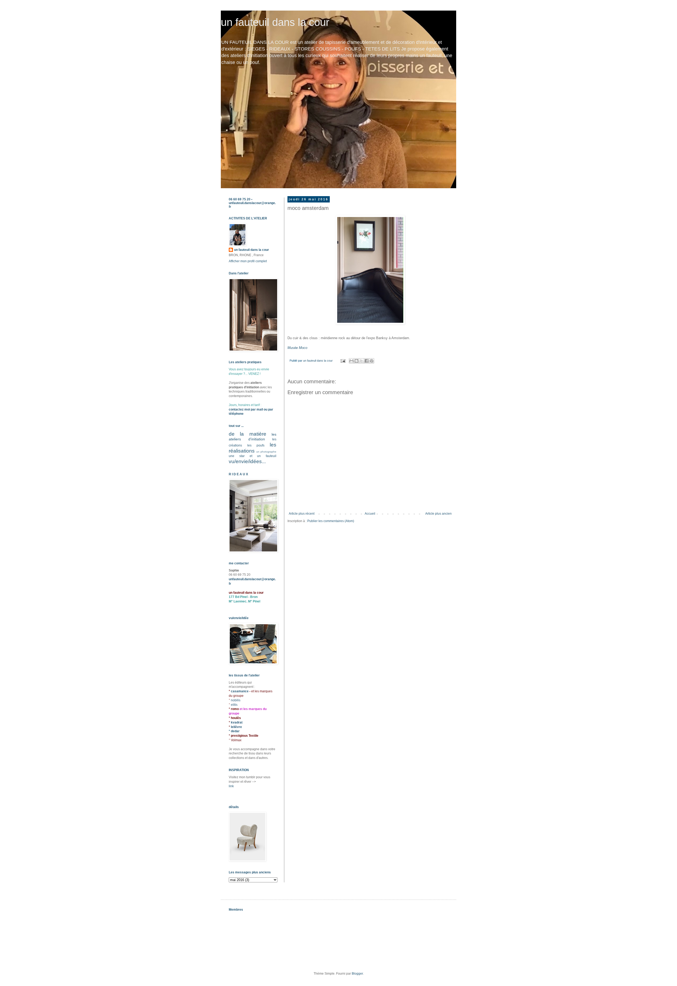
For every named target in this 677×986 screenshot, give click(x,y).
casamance (240, 691)
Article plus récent (301, 513)
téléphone (236, 414)
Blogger (357, 973)
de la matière (247, 434)
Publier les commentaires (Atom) (330, 521)
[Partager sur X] (361, 360)
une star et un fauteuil (252, 456)
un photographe (266, 451)
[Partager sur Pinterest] (371, 360)
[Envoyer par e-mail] (351, 360)
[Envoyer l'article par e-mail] (342, 360)
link (231, 786)
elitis (234, 705)
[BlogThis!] (356, 360)
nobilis (235, 700)
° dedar (234, 731)
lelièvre (236, 727)
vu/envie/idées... (247, 461)
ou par (268, 409)
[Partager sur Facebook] (366, 360)
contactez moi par (243, 409)
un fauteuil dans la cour (275, 22)
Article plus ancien (438, 513)
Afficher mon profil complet (248, 261)
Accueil (370, 513)
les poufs (256, 445)
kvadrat (237, 722)
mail (260, 409)
